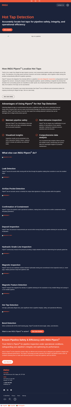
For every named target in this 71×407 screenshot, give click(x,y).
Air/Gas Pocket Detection (13, 189)
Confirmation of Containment (15, 207)
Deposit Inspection (10, 227)
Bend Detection (9, 323)
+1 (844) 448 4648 (7, 382)
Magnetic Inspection (11, 265)
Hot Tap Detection (10, 305)
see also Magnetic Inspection (46, 79)
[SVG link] (5, 5)
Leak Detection (9, 169)
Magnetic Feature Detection (14, 285)
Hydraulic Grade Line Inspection (16, 247)
